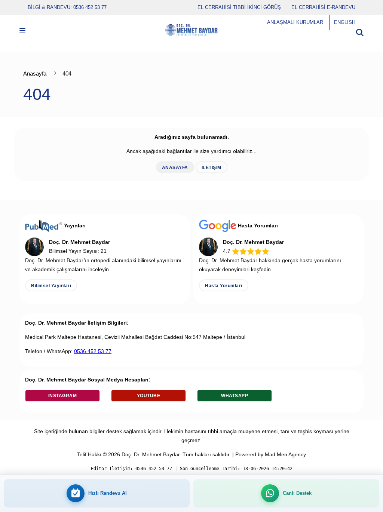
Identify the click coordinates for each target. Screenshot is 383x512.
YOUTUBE (148, 395)
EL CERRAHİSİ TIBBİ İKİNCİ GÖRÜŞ (239, 7)
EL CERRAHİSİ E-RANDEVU (323, 7)
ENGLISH (344, 22)
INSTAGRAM (62, 395)
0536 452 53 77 (92, 351)
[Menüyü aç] (22, 32)
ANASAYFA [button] (175, 167)
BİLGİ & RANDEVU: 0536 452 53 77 (67, 7)
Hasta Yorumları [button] (223, 285)
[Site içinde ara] (360, 30)
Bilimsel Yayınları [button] (51, 285)
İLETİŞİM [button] (211, 167)
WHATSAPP (234, 395)
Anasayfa (34, 73)
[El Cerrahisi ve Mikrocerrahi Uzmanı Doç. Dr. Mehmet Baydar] (191, 26)
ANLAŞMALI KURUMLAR (295, 22)
